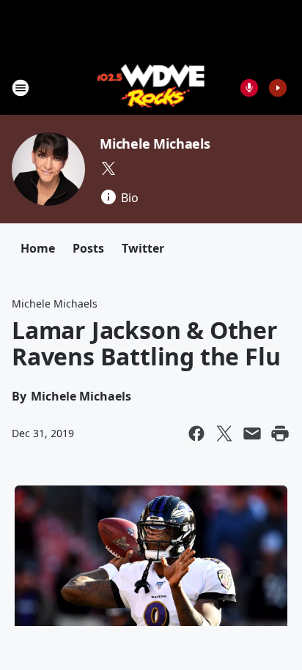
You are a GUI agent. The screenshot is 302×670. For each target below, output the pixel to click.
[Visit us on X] (108, 168)
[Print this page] (280, 433)
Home (38, 248)
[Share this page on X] (224, 433)
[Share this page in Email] (252, 433)
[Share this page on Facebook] (196, 433)
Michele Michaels (155, 143)
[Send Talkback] (249, 88)
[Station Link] (151, 87)
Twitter (143, 248)
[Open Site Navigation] (20, 88)
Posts (88, 248)
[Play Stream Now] (278, 88)
